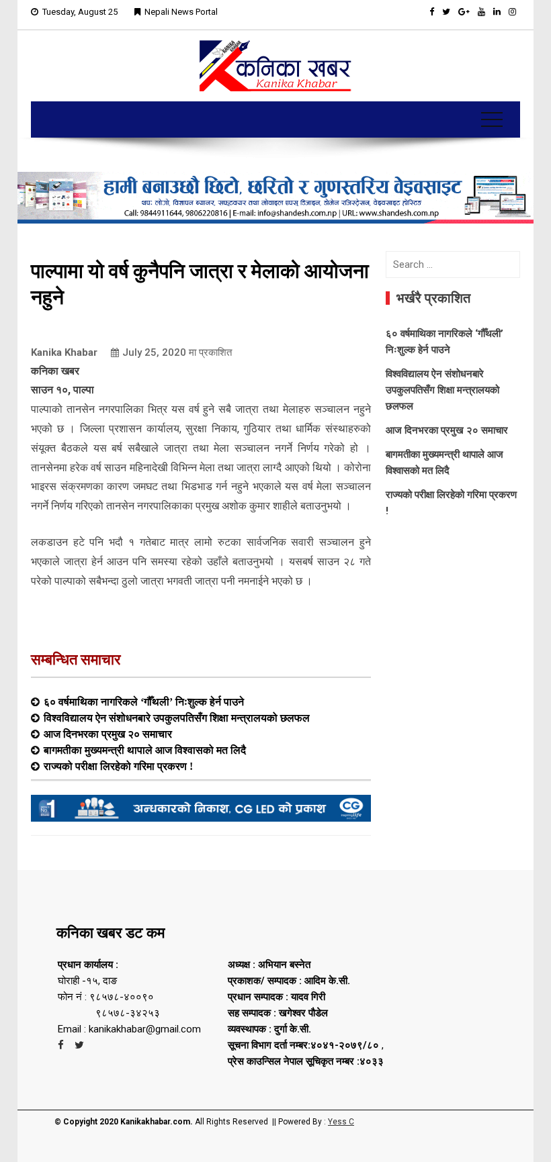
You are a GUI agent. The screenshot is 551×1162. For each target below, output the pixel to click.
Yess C (341, 1121)
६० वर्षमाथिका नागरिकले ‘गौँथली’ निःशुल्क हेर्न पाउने (144, 701)
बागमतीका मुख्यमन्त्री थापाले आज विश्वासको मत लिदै (145, 749)
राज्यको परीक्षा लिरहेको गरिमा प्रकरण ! (118, 766)
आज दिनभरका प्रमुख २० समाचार (108, 733)
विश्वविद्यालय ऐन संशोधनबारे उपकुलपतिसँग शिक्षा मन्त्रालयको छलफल (177, 717)
